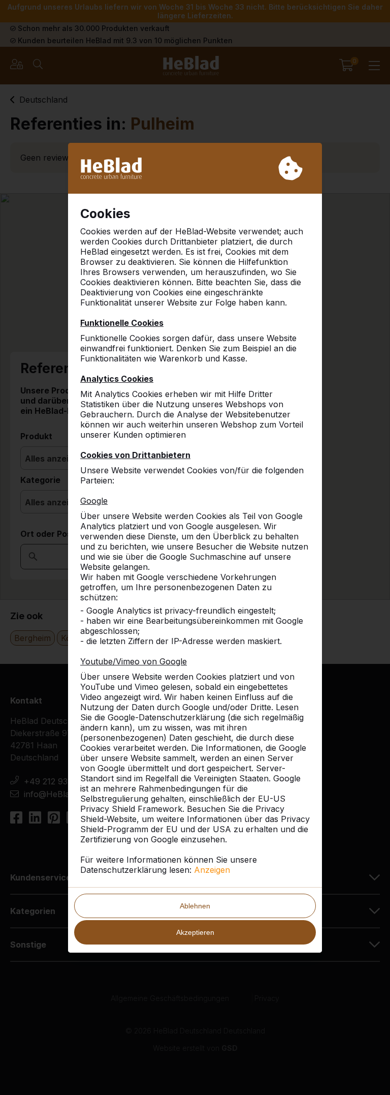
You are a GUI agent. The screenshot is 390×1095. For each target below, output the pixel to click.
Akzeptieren (195, 932)
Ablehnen (195, 906)
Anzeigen (212, 870)
